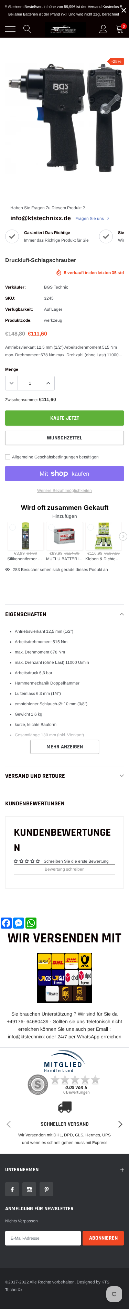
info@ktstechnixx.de (40, 218)
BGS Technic (56, 287)
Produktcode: (18, 320)
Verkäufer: (15, 287)
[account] (103, 29)
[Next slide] (123, 536)
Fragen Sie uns (90, 218)
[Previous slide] (6, 536)
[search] (27, 29)
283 (16, 569)
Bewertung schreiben (65, 869)
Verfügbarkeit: (19, 309)
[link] (12, 1189)
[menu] (10, 29)
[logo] (65, 29)
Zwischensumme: (21, 399)
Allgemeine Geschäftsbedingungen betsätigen (55, 457)
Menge (11, 369)
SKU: (10, 298)
